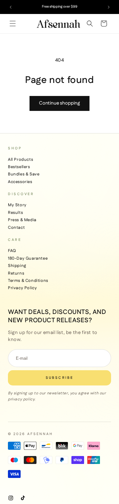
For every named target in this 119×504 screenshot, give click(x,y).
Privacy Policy (22, 288)
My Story (17, 205)
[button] (13, 24)
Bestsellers (19, 167)
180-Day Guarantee (28, 258)
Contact (16, 227)
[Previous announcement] (10, 7)
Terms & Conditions (28, 280)
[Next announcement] (108, 7)
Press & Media (22, 220)
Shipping (17, 266)
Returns (16, 273)
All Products (20, 159)
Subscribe (59, 377)
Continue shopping (59, 103)
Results (15, 212)
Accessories (20, 182)
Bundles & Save (23, 174)
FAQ (12, 251)
